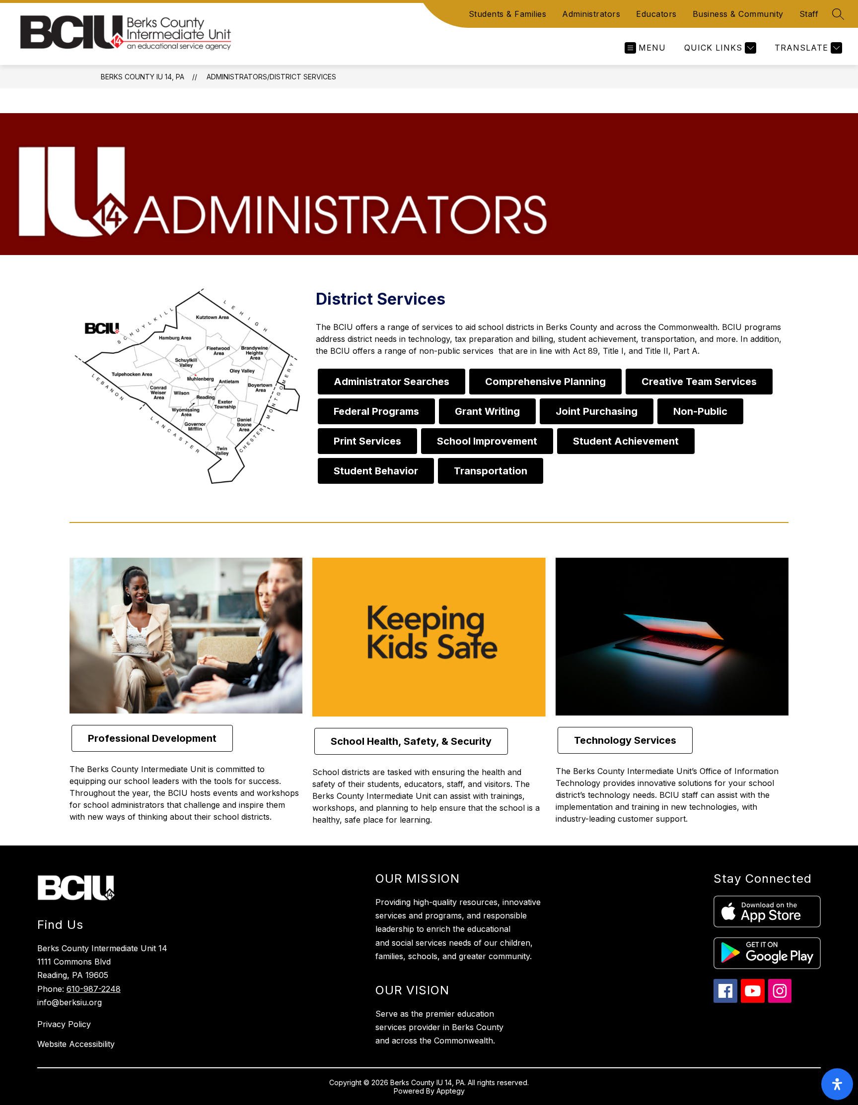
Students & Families (508, 14)
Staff (809, 14)
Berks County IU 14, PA (142, 76)
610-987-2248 (94, 989)
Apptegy (450, 1091)
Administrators (591, 14)
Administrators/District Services (271, 76)
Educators (656, 14)
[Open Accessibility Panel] (837, 1084)
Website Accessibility (76, 1044)
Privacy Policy (64, 1024)
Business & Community (738, 14)
